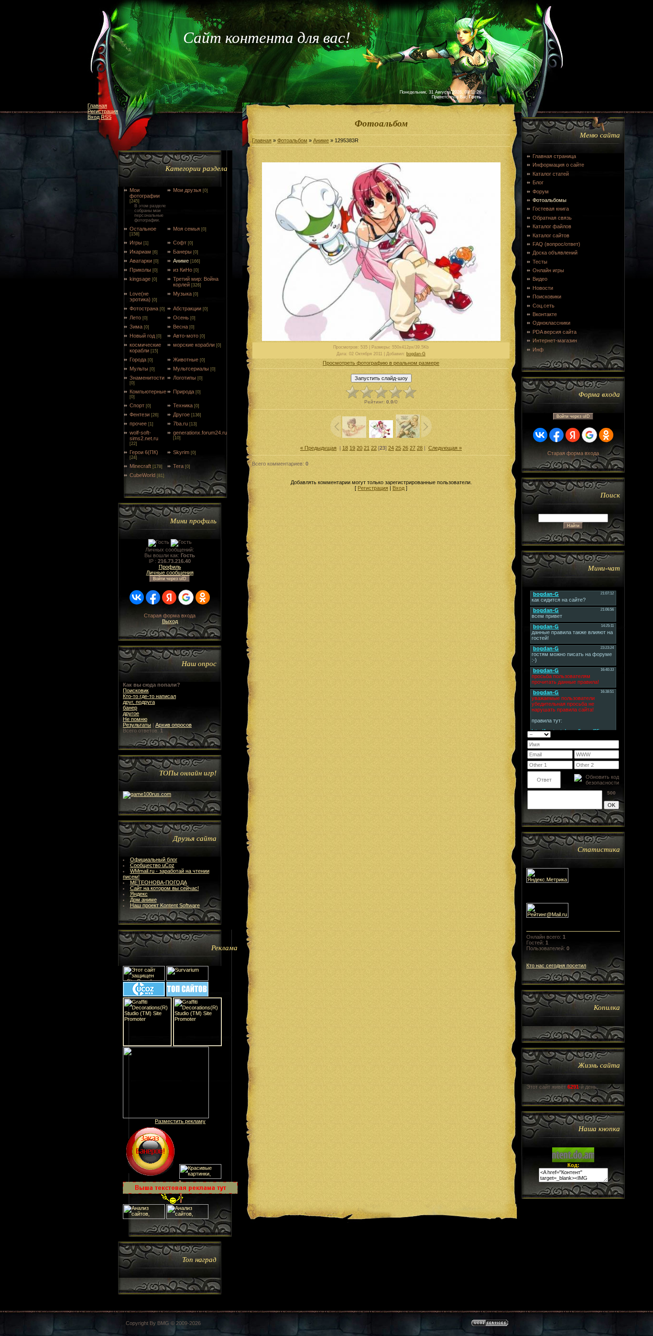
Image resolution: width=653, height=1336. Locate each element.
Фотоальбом (292, 140)
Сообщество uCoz (152, 865)
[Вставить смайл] (616, 734)
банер (130, 707)
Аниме (181, 261)
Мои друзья (187, 190)
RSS (106, 117)
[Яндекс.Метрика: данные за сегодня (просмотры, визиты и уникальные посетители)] (547, 875)
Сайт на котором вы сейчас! (164, 888)
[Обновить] (607, 734)
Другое (181, 414)
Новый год (142, 336)
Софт (179, 242)
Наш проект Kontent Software (165, 905)
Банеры (182, 251)
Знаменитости (147, 378)
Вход (93, 117)
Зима (136, 326)
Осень (181, 317)
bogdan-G (415, 353)
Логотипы (184, 378)
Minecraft (140, 466)
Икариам (140, 251)
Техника (183, 405)
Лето (135, 317)
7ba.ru (180, 423)
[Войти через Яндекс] (169, 597)
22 (374, 448)
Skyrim (181, 452)
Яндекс (139, 894)
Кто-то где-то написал (149, 696)
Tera (178, 466)
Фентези (140, 414)
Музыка (182, 294)
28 (420, 448)
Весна (180, 326)
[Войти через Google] (186, 597)
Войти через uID (169, 578)
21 (367, 448)
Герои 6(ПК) (144, 452)
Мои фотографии (145, 193)
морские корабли (194, 345)
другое (131, 713)
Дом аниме (143, 899)
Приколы (140, 270)
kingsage (140, 279)
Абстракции (187, 308)
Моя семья (186, 229)
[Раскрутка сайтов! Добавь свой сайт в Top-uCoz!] (187, 994)
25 (398, 448)
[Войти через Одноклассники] (203, 597)
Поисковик (136, 690)
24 (391, 448)
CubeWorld (142, 475)
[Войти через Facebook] (153, 597)
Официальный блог (153, 859)
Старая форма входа (170, 615)
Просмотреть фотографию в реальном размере (381, 363)
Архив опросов (173, 725)
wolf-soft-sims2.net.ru (144, 435)
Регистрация (102, 111)
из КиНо (182, 270)
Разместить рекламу (180, 1121)
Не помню (135, 719)
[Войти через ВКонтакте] (137, 597)
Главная (97, 105)
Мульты (139, 368)
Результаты (137, 725)
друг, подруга (139, 702)
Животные (185, 359)
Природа (183, 391)
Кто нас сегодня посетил (556, 965)
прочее (138, 423)
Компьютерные (148, 391)
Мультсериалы (191, 368)
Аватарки (141, 261)
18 (345, 448)
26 (405, 448)
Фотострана (144, 308)
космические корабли (145, 347)
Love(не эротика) (140, 296)
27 (412, 448)
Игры (136, 242)
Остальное (143, 229)
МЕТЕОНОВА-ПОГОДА (158, 882)
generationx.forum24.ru (200, 432)
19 (352, 448)
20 (359, 448)
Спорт (137, 405)
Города (138, 359)
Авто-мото (185, 336)
